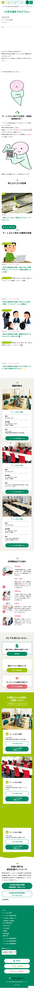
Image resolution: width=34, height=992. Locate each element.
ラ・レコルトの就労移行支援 (9, 915)
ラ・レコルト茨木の (17, 545)
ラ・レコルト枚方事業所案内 (9, 940)
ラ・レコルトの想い (7, 912)
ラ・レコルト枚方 (14, 2)
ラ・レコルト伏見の (17, 438)
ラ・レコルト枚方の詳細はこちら (17, 799)
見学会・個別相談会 (17, 670)
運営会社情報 (6, 933)
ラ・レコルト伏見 (8, 2)
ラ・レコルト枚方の (17, 491)
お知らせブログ (6, 925)
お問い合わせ (18, 130)
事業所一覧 (5, 935)
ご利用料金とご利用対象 (8, 920)
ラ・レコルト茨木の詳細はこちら (17, 847)
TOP (4, 910)
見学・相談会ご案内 (7, 922)
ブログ (18, 134)
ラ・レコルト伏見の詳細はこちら (17, 749)
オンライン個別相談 (17, 686)
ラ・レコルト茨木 (21, 2)
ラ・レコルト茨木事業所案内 (9, 943)
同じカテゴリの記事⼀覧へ (9, 227)
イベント (4, 22)
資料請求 (17, 654)
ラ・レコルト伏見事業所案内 (9, 938)
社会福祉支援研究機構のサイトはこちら (17, 894)
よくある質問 (6, 928)
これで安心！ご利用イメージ (9, 918)
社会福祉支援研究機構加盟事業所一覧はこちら (17, 886)
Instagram (28, 134)
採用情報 (5, 930)
